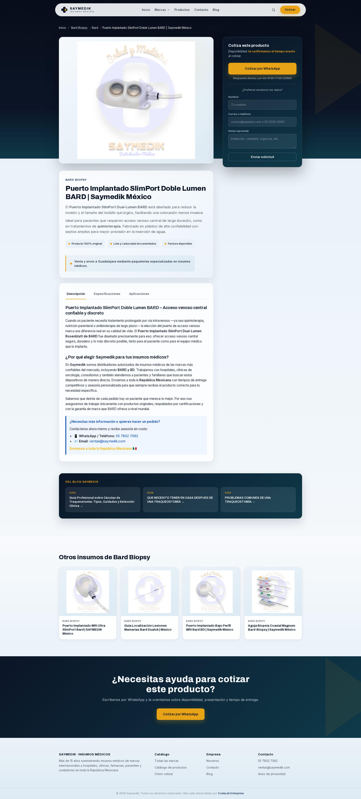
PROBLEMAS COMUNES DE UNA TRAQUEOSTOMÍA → (248, 497)
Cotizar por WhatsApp (262, 68)
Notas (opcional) (238, 131)
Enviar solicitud (262, 157)
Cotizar (290, 9)
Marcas (160, 9)
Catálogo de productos (171, 767)
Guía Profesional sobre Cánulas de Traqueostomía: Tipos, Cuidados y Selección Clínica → (101, 499)
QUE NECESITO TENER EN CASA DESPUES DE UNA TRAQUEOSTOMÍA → (180, 497)
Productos (182, 9)
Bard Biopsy (79, 27)
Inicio (146, 9)
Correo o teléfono (239, 114)
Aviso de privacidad (271, 774)
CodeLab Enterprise (231, 793)
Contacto (201, 9)
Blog (216, 9)
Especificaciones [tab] (107, 293)
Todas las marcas (167, 760)
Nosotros (212, 760)
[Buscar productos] (273, 10)
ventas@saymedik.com (107, 441)
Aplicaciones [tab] (139, 293)
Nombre (233, 96)
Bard (95, 27)
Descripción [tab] (76, 293)
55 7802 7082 (127, 436)
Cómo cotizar (164, 774)
